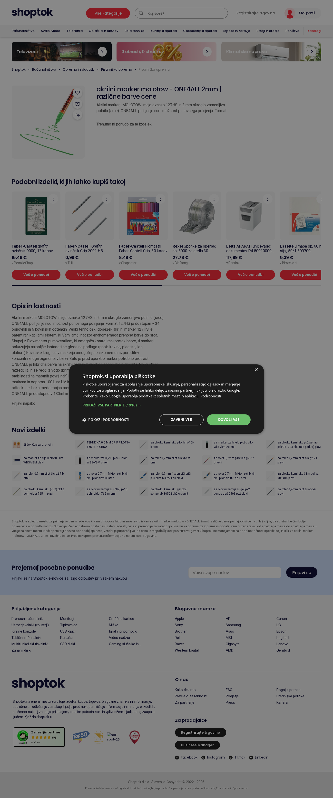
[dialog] (166, 399)
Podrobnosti (210, 396)
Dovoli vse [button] (228, 419)
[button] (166, 405)
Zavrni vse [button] (181, 419)
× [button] (256, 370)
